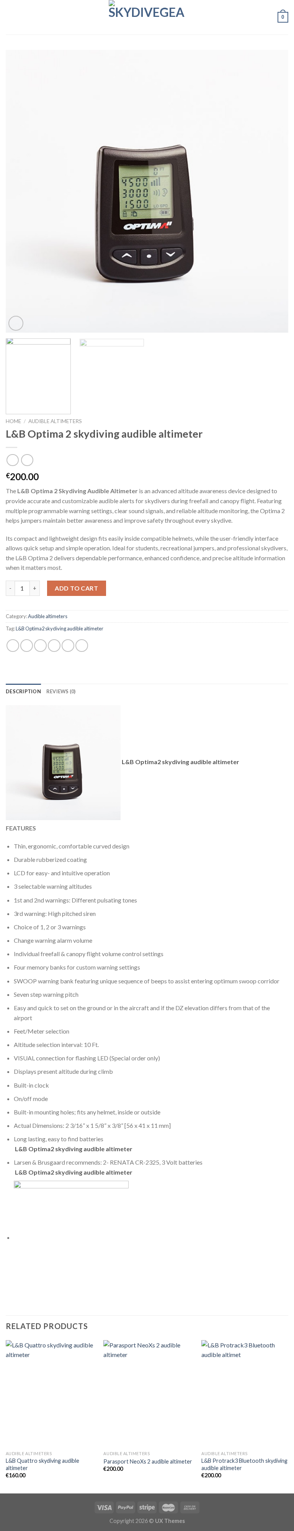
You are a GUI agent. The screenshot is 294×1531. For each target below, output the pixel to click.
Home (13, 421)
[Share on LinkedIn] (81, 645)
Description (23, 691)
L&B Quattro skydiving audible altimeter (42, 1464)
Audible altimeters (55, 421)
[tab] (23, 691)
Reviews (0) (61, 691)
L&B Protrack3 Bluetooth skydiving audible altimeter (244, 1464)
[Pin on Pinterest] (68, 645)
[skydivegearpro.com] (147, 17)
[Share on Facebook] (26, 645)
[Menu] (10, 17)
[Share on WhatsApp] (13, 645)
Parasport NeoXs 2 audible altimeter (147, 1461)
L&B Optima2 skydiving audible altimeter (59, 628)
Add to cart (76, 588)
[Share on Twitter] (40, 645)
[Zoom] (15, 323)
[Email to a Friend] (54, 645)
